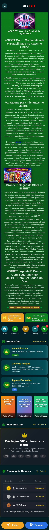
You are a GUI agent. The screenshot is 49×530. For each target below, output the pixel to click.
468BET (19, 142)
